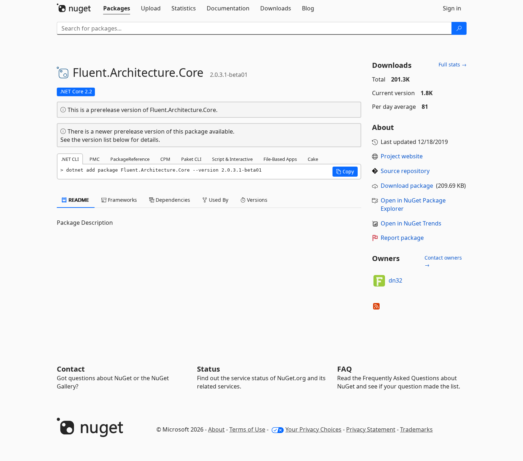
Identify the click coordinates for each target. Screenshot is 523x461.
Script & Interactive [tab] (232, 159)
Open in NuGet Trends (411, 223)
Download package (407, 186)
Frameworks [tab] (121, 199)
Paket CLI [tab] (191, 159)
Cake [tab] (313, 159)
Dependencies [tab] (172, 199)
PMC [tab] (95, 159)
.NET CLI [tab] (70, 159)
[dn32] (379, 280)
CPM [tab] (165, 159)
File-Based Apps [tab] (280, 159)
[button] (345, 172)
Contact (71, 369)
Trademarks (416, 429)
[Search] (459, 28)
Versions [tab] (256, 199)
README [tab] (78, 199)
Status (208, 369)
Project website (402, 156)
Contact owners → (443, 261)
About (216, 429)
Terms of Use (247, 429)
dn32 (395, 280)
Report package (402, 238)
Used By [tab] (217, 199)
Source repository (405, 171)
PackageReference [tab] (130, 159)
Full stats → (453, 64)
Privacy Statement (370, 429)
